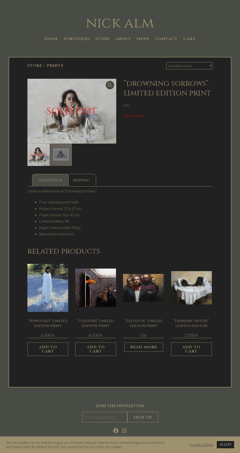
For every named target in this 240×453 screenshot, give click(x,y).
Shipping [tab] (81, 180)
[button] (110, 85)
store (102, 39)
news (143, 39)
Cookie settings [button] (201, 445)
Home (51, 39)
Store (34, 65)
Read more (143, 347)
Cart (189, 39)
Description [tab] (50, 180)
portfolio (77, 39)
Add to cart (48, 349)
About (123, 39)
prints (55, 65)
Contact (166, 39)
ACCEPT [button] (225, 444)
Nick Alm (120, 23)
